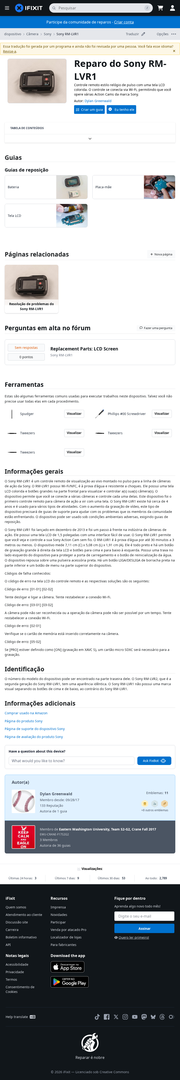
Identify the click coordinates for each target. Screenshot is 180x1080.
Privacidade (15, 972)
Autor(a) (20, 782)
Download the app (68, 955)
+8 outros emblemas (154, 810)
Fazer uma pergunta (158, 328)
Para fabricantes (63, 944)
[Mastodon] (144, 1017)
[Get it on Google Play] (70, 982)
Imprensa (58, 907)
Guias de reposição (26, 170)
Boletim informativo (21, 937)
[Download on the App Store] (67, 966)
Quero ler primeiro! (134, 937)
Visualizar (74, 413)
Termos (11, 979)
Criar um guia (92, 109)
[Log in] (172, 8)
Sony (47, 34)
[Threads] (162, 1017)
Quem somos (16, 907)
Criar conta (124, 22)
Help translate (17, 1017)
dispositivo (12, 34)
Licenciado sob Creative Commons (102, 1072)
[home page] (29, 8)
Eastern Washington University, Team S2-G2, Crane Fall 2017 (107, 829)
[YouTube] (135, 1017)
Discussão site (17, 922)
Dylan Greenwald (98, 101)
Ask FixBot (151, 760)
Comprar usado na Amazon (26, 713)
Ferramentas (24, 384)
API (8, 944)
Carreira (12, 929)
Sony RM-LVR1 (67, 34)
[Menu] (7, 8)
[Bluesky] (153, 1017)
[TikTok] (97, 1017)
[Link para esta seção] (2, 472)
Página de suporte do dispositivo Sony (35, 728)
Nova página (163, 254)
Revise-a (9, 51)
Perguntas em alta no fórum (48, 328)
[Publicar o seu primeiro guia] (164, 803)
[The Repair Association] (171, 1017)
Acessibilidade (17, 964)
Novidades (59, 914)
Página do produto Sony (23, 721)
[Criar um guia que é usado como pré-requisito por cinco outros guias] (145, 803)
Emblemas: (157, 793)
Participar (58, 922)
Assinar (144, 928)
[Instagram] (125, 1017)
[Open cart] (160, 8)
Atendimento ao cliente (24, 914)
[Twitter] (116, 1017)
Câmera (32, 34)
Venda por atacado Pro (68, 929)
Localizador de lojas (66, 937)
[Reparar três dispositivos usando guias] (154, 803)
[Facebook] (106, 1017)
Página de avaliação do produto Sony (34, 736)
